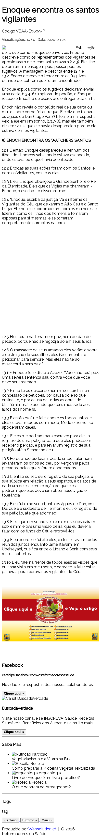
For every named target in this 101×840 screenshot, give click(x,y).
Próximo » (29, 820)
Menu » (47, 820)
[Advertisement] (50, 279)
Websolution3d (42, 829)
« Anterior (10, 820)
